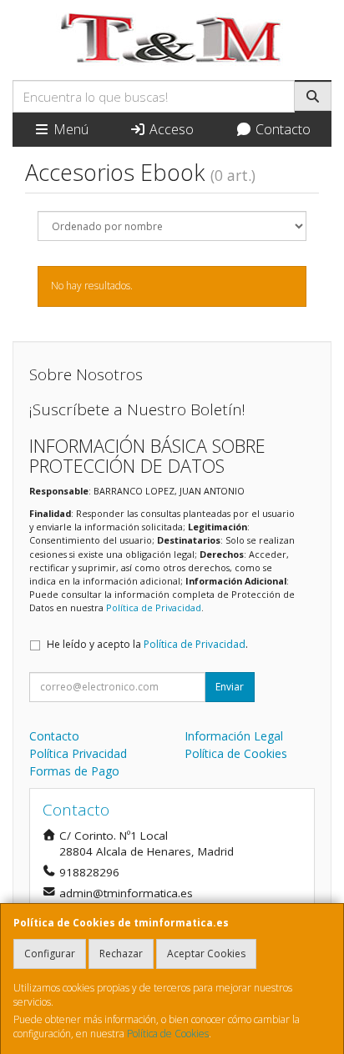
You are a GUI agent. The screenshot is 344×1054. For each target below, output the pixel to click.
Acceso (170, 129)
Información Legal (234, 736)
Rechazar (121, 953)
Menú (69, 129)
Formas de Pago (74, 771)
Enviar (229, 687)
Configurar (49, 953)
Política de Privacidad (153, 607)
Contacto (281, 129)
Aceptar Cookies (206, 953)
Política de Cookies (168, 1033)
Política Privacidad (78, 753)
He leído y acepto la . (147, 644)
